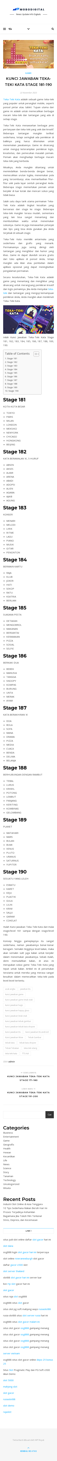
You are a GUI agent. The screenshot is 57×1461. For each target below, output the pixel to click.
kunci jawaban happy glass (17, 1010)
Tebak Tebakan (12, 1048)
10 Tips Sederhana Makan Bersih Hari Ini (25, 1208)
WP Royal (39, 1440)
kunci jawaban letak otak (16, 1016)
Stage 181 (12, 358)
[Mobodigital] (28, 9)
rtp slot (11, 1283)
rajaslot (7, 1411)
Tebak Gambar (34, 1037)
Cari (49, 1114)
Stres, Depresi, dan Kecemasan (20, 1219)
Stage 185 (12, 372)
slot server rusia (31, 1315)
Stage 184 (12, 369)
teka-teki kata (11, 1053)
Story (6, 1172)
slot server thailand (13, 1271)
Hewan (7, 1152)
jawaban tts (25, 989)
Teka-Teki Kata (11, 99)
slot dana (8, 1245)
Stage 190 (13, 390)
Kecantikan (9, 1156)
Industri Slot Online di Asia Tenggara (23, 1204)
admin (11, 1061)
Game (28, 73)
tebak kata (10, 1042)
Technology (9, 1180)
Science (7, 1168)
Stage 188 (12, 383)
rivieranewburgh (24, 1258)
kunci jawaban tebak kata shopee (20, 1026)
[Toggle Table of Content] (34, 354)
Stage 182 (12, 362)
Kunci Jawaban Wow (14, 1037)
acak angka (10, 989)
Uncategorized (11, 1184)
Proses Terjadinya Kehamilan (19, 1212)
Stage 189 (12, 387)
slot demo (8, 1405)
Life (5, 1160)
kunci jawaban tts (13, 1032)
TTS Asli (25, 1053)
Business (8, 1132)
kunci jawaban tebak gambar (18, 1021)
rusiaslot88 (45, 1309)
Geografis (8, 1144)
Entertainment (11, 1136)
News (6, 1164)
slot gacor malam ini (29, 1321)
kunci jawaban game (14, 994)
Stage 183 (12, 365)
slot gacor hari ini (27, 1252)
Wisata (7, 1188)
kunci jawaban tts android (37, 1032)
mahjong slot (10, 1386)
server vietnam (11, 1353)
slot (16, 1296)
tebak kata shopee (27, 1042)
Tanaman (8, 1176)
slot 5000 (8, 1380)
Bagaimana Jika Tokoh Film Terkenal (22, 1216)
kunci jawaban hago (14, 1005)
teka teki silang (30, 1048)
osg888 (25, 1328)
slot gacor (37, 1239)
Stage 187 (12, 380)
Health (6, 1148)
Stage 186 (12, 376)
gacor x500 (16, 1264)
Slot (11, 1370)
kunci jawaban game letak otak (19, 999)
